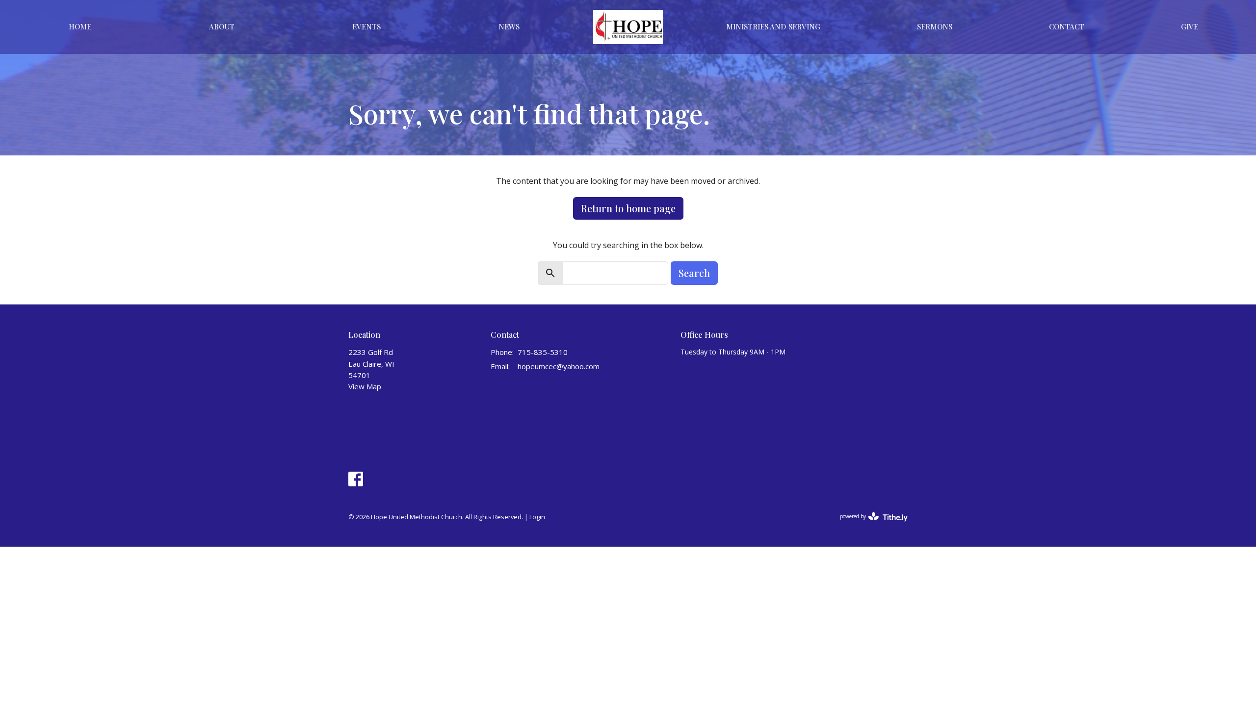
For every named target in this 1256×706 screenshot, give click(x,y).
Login (537, 516)
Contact (1066, 26)
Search (694, 272)
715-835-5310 (543, 352)
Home (80, 26)
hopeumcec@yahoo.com (559, 366)
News (509, 26)
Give (1189, 26)
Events (366, 26)
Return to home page (628, 208)
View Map (364, 386)
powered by (868, 524)
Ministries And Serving (773, 26)
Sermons (934, 26)
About (222, 26)
